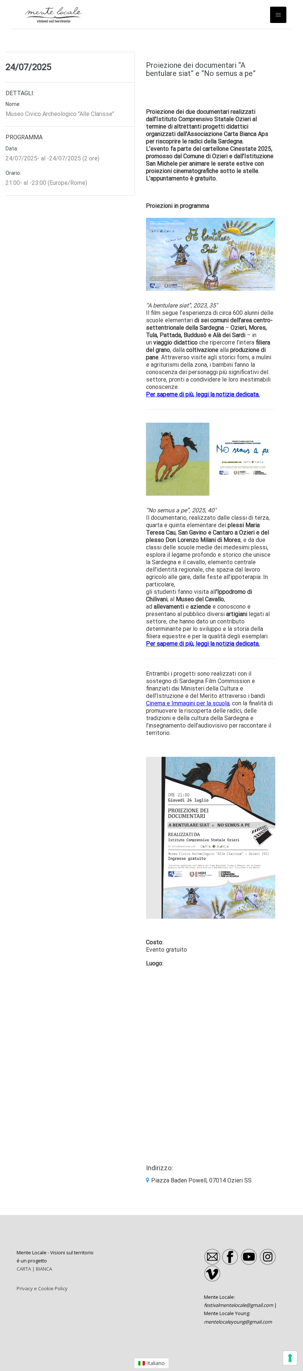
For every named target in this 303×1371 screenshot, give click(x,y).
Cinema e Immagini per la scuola (187, 703)
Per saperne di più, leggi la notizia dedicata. (203, 643)
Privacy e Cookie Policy (42, 1288)
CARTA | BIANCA (34, 1268)
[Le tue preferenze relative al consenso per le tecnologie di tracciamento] (290, 1358)
